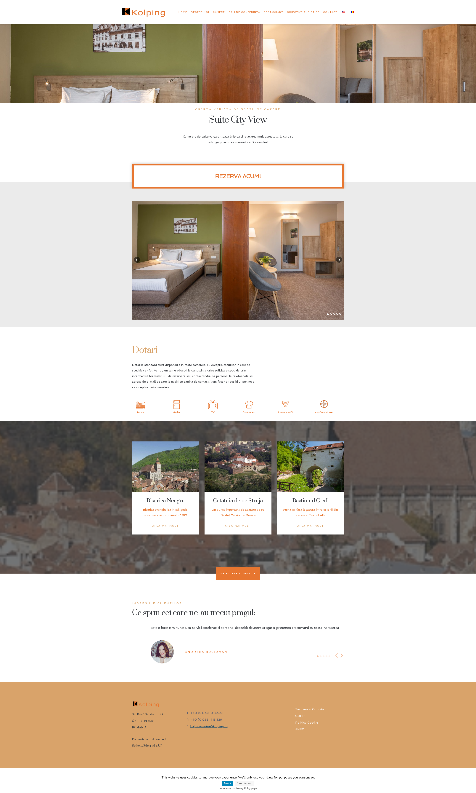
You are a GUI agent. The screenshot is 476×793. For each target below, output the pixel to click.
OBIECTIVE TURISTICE (303, 12)
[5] (340, 314)
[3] (334, 314)
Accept (227, 783)
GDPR (300, 729)
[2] (331, 314)
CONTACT (330, 12)
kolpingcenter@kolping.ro (209, 739)
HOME (182, 12)
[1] (328, 314)
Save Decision (244, 783)
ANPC (299, 742)
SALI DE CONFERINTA (244, 12)
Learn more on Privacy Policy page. (238, 788)
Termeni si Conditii (309, 722)
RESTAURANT (273, 12)
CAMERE (219, 12)
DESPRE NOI (200, 12)
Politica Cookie (306, 735)
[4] (337, 314)
